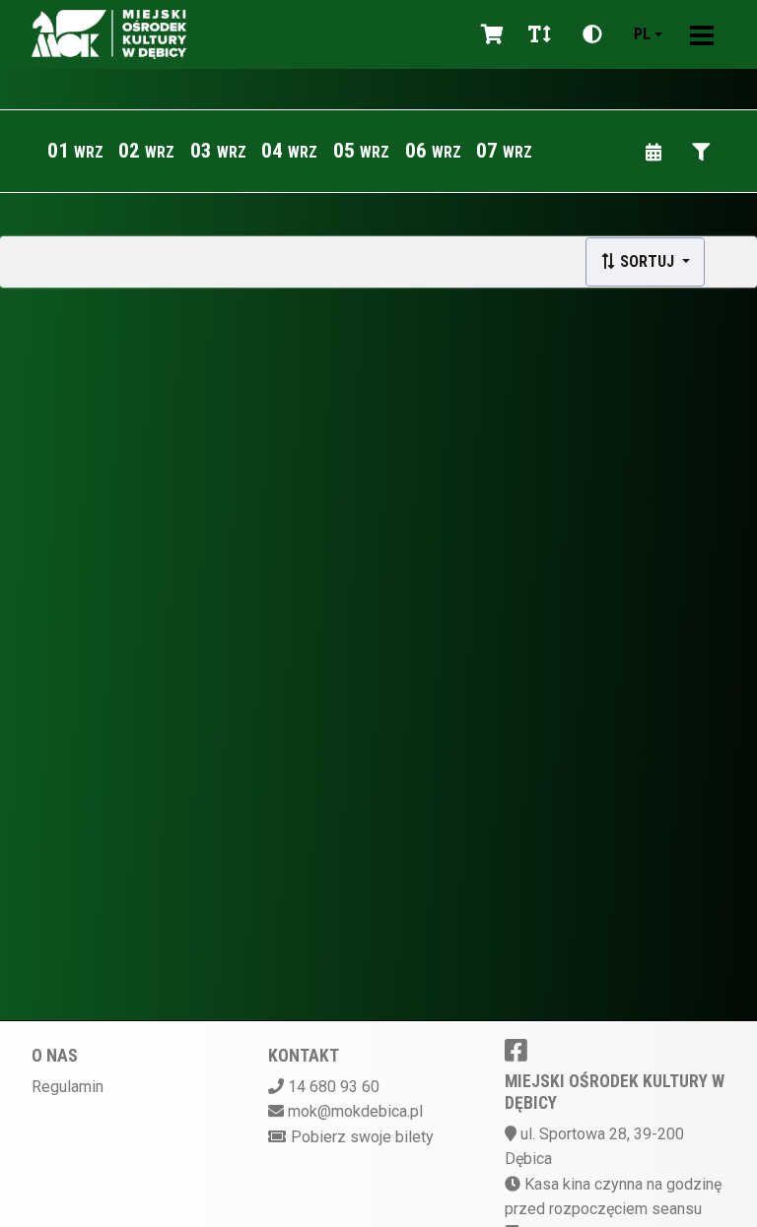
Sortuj (647, 261)
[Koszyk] (489, 34)
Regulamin (67, 1086)
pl (642, 34)
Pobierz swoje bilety (362, 1137)
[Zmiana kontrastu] (592, 34)
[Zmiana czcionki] (540, 34)
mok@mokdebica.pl (355, 1111)
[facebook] (516, 1050)
